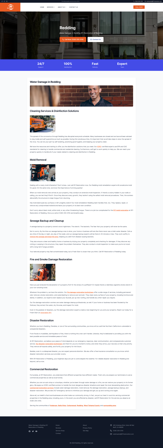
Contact (58, 433)
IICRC (99, 146)
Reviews (58, 428)
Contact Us (97, 39)
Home (58, 425)
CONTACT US (73, 7)
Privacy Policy (87, 428)
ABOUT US (61, 7)
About (85, 425)
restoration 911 (45, 313)
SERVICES (50, 7)
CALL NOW (139, 7)
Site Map (86, 430)
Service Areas (60, 430)
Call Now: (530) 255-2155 (74, 39)
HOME (42, 7)
